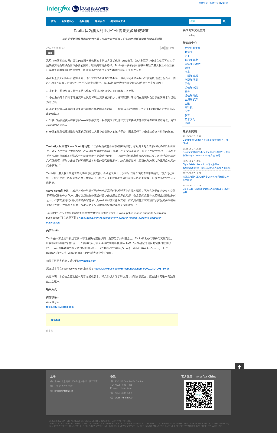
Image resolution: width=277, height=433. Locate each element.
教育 (187, 115)
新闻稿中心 (68, 21)
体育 (187, 111)
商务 (187, 91)
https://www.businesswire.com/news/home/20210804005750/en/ (132, 268)
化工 (187, 55)
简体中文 (203, 3)
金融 (50, 52)
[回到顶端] (239, 366)
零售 (187, 83)
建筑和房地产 (192, 63)
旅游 (187, 67)
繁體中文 (214, 3)
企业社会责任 (192, 47)
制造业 (189, 51)
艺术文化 (190, 119)
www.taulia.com (87, 260)
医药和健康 (191, 59)
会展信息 (84, 21)
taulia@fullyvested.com (60, 306)
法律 (187, 123)
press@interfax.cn (63, 391)
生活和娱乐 (191, 75)
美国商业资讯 (117, 21)
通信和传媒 (191, 95)
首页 (53, 21)
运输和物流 (191, 87)
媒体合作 (100, 21)
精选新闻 (55, 319)
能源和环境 (191, 79)
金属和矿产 (191, 99)
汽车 (187, 71)
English (224, 3)
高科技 (189, 107)
